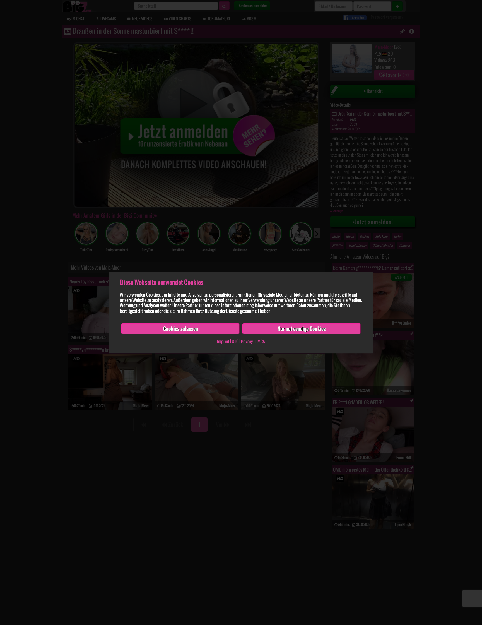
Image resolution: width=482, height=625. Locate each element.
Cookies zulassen (180, 328)
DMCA (260, 341)
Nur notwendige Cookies (302, 328)
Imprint (223, 341)
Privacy (247, 341)
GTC (235, 341)
